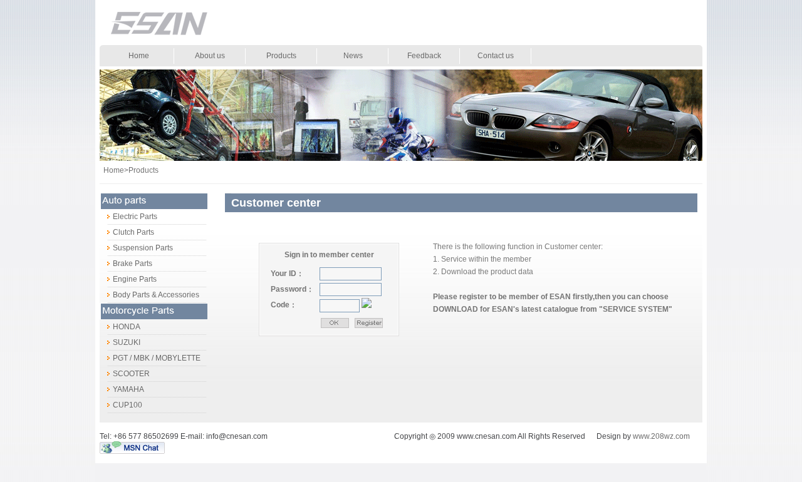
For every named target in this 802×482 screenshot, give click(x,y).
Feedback (424, 55)
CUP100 (121, 405)
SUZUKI (120, 342)
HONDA (120, 326)
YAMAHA (122, 389)
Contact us (495, 55)
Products (281, 55)
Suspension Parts (136, 248)
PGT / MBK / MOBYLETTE (150, 358)
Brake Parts (126, 263)
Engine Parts (128, 279)
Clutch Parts (127, 232)
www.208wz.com (661, 436)
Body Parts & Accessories (149, 294)
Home (138, 55)
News (353, 55)
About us (210, 55)
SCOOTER (125, 373)
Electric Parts (128, 216)
